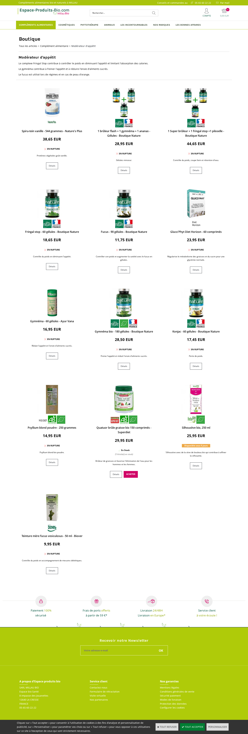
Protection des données (173, 703)
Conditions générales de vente (177, 691)
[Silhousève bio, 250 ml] (196, 413)
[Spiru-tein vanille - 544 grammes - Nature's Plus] (52, 116)
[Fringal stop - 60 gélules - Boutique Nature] (52, 217)
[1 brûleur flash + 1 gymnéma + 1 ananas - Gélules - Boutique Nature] (124, 116)
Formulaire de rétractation (105, 691)
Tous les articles (28, 46)
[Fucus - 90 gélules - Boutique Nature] (124, 217)
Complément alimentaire (54, 46)
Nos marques (161, 24)
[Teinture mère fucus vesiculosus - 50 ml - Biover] (52, 521)
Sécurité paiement (170, 695)
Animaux (109, 24)
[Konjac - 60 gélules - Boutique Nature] (196, 316)
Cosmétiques (66, 24)
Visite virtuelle (98, 695)
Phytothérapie (89, 24)
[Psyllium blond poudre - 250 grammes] (52, 413)
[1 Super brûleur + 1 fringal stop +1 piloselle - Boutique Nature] (196, 116)
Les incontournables (133, 24)
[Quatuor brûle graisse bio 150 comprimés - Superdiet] (124, 413)
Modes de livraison (170, 699)
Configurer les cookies (172, 707)
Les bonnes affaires (188, 24)
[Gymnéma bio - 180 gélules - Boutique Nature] (124, 316)
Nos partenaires (99, 699)
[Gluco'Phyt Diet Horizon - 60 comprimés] (196, 217)
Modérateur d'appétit (83, 46)
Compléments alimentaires (36, 24)
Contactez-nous (98, 687)
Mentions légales (169, 687)
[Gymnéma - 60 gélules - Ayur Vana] (52, 316)
